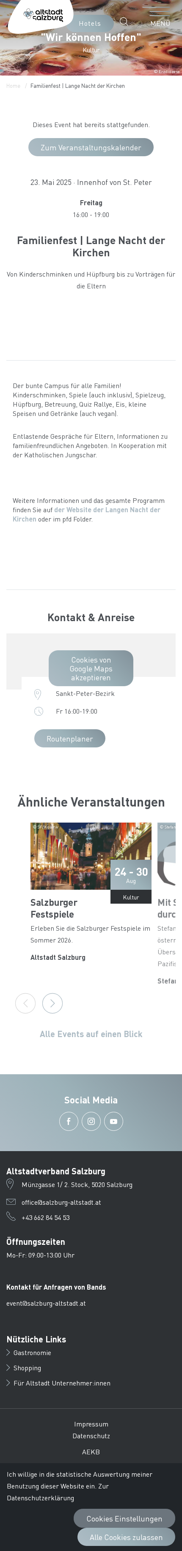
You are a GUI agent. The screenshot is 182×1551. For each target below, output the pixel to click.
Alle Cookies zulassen (126, 1537)
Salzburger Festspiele (53, 908)
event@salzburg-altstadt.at (46, 1302)
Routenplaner (70, 738)
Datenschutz (91, 1435)
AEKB (91, 1451)
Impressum (91, 1423)
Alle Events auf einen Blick (91, 1033)
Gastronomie (32, 1352)
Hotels (90, 23)
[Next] (52, 1003)
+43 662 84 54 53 (45, 1217)
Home (13, 85)
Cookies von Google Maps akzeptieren (91, 668)
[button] (126, 21)
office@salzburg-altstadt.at (61, 1202)
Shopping (27, 1367)
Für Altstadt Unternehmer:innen (62, 1382)
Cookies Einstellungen (124, 1518)
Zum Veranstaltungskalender (91, 147)
